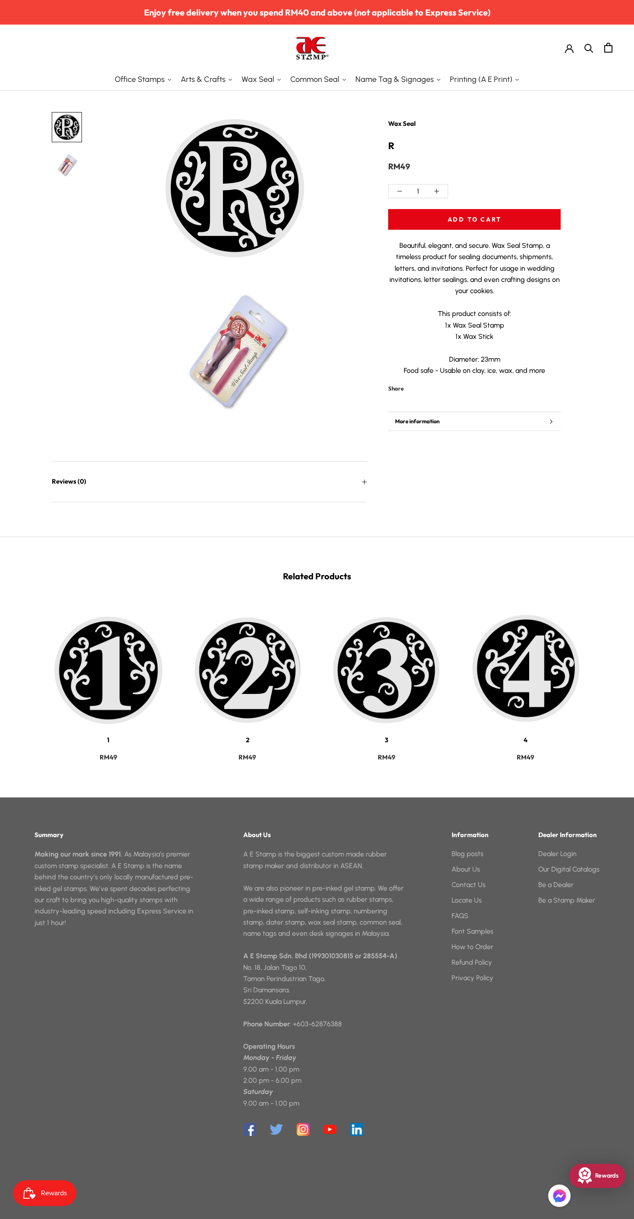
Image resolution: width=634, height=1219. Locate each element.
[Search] (588, 47)
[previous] (27, 678)
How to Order (472, 947)
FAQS (460, 916)
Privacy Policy (472, 978)
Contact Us (469, 885)
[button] (559, 1196)
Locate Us (467, 900)
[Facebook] (411, 386)
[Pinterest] (434, 386)
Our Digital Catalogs (568, 869)
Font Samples (472, 931)
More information (417, 421)
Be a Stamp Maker (566, 900)
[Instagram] (303, 1129)
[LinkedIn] (356, 1129)
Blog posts (467, 854)
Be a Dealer (556, 885)
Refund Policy (472, 962)
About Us (466, 869)
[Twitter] (423, 386)
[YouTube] (329, 1129)
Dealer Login (557, 854)
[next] (607, 678)
